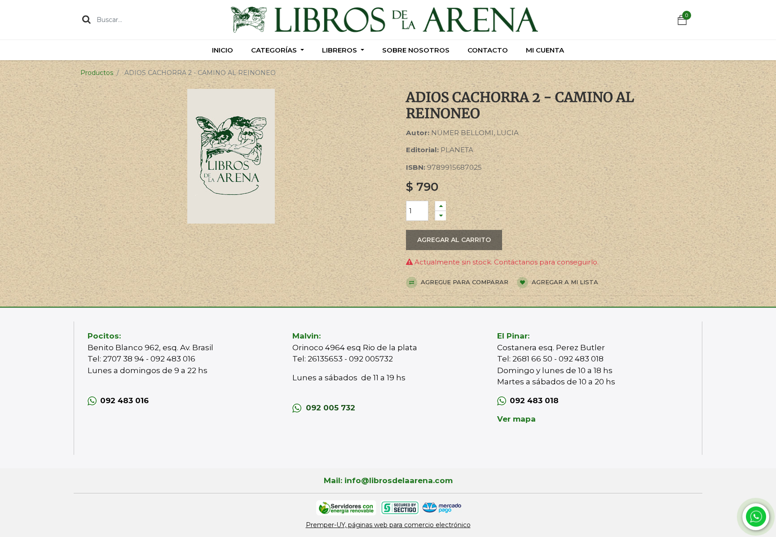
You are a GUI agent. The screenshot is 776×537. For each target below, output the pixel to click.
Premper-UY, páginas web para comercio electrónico (388, 525)
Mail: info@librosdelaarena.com (388, 480)
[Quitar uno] (440, 215)
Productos (96, 73)
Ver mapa (516, 418)
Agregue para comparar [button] (463, 282)
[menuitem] (222, 50)
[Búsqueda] (86, 19)
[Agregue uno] (440, 206)
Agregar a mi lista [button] (564, 282)
